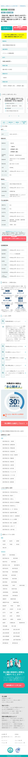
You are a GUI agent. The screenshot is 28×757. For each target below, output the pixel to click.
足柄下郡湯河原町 (17, 639)
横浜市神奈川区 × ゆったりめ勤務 (10, 519)
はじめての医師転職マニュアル (10, 709)
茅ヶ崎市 (19, 609)
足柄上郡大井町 (16, 629)
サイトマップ (4, 740)
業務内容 (11, 122)
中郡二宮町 (13, 626)
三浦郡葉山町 (12, 622)
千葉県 (10, 544)
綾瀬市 (4, 622)
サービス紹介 (5, 707)
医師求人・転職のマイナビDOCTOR (9, 5)
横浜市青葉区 (14, 582)
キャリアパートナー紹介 (8, 711)
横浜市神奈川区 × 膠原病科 (8, 482)
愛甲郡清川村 (15, 643)
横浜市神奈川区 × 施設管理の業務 (10, 512)
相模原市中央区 (6, 602)
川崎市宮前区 (5, 595)
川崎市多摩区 (15, 592)
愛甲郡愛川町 (5, 643)
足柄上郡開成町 (6, 636)
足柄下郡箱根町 (16, 636)
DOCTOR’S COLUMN (16, 718)
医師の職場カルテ (18, 725)
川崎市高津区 (5, 592)
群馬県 (17, 541)
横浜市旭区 (5, 575)
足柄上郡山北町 (16, 632)
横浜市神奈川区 (6, 558)
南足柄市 (19, 619)
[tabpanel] (14, 105)
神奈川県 (4, 547)
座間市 (11, 619)
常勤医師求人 (23, 5)
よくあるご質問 (14, 713)
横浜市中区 (5, 561)
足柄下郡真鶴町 (6, 639)
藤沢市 (4, 609)
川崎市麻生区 (15, 595)
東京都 (17, 544)
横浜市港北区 (15, 568)
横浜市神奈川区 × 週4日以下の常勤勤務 (11, 502)
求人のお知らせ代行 (7, 725)
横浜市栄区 (14, 578)
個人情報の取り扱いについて (7, 737)
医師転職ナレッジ (6, 720)
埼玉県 (4, 544)
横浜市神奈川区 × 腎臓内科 (8, 458)
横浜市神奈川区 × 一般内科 (8, 441)
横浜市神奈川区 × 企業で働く (9, 529)
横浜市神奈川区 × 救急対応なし (9, 505)
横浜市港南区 (15, 571)
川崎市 (13, 585)
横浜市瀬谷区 (5, 578)
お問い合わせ (17, 736)
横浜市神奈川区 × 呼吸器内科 (9, 448)
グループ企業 (17, 740)
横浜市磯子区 (17, 565)
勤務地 (17, 122)
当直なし (3, 12)
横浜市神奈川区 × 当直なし (8, 499)
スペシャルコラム (6, 722)
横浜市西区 (15, 558)
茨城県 (4, 541)
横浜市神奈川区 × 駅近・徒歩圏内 (10, 522)
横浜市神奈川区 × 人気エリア (9, 526)
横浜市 (4, 554)
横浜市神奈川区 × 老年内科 (8, 468)
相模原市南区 (16, 602)
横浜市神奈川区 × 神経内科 (8, 461)
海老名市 (4, 619)
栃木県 (10, 541)
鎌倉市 (18, 605)
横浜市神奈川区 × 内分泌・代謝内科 (10, 454)
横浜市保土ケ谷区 (6, 565)
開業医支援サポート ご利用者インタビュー (13, 727)
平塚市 (11, 605)
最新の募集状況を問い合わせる (20, 28)
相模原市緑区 (13, 599)
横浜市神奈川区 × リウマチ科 (9, 475)
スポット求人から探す (8, 702)
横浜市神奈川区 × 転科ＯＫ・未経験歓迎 (11, 515)
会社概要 (3, 734)
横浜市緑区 (13, 575)
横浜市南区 (13, 561)
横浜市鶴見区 (12, 554)
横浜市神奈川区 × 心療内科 (8, 465)
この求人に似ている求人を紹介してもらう (14, 238)
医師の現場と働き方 (18, 720)
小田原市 (11, 609)
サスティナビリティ (19, 742)
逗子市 (4, 612)
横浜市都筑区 (5, 585)
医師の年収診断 (18, 724)
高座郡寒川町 (22, 622)
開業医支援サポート (7, 724)
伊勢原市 (18, 616)
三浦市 (10, 612)
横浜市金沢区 (5, 568)
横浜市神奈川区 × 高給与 (8, 495)
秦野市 (17, 612)
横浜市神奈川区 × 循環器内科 (9, 444)
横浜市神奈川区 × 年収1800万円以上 (10, 492)
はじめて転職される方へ (16, 707)
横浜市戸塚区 (5, 571)
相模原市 (4, 599)
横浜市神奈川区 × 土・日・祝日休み (10, 509)
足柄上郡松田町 (6, 632)
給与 (4, 122)
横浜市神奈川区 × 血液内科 (8, 478)
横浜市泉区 (5, 582)
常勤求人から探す (6, 698)
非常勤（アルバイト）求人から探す (11, 700)
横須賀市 (4, 605)
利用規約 (17, 734)
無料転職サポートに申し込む (14, 685)
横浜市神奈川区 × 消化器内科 (9, 451)
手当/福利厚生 (24, 122)
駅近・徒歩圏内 (10, 12)
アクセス (3, 742)
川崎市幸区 (5, 588)
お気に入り (7, 28)
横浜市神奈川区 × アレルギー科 (9, 471)
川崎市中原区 (14, 588)
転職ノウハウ (5, 718)
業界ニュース (16, 722)
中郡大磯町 (5, 626)
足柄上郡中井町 (6, 629)
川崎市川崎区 (22, 585)
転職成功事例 (5, 713)
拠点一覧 (18, 711)
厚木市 (4, 616)
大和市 (10, 616)
